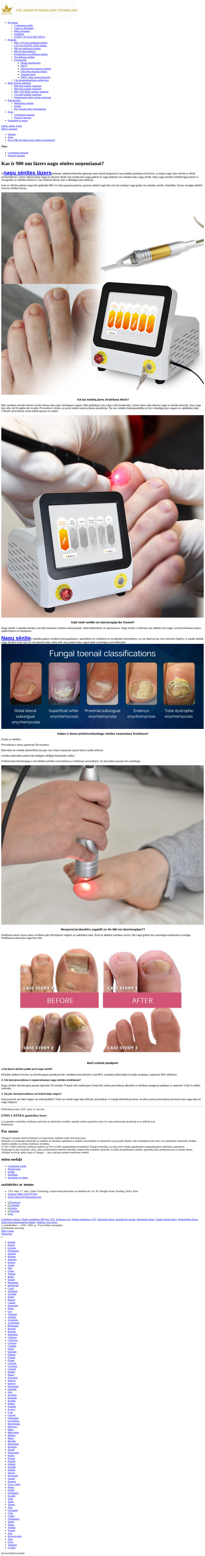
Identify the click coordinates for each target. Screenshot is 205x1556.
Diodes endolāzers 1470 (84, 1219)
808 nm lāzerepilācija (25, 51)
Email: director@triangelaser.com (24, 1197)
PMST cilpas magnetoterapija (35, 77)
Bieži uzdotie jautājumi (19, 83)
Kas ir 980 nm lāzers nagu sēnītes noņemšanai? (31, 140)
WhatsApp (6, 1233)
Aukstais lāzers (28, 74)
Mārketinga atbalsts (24, 103)
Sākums (12, 134)
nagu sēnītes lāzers (27, 173)
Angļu (19, 126)
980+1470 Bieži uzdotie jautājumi (31, 91)
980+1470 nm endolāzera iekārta (30, 42)
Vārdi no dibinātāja (23, 28)
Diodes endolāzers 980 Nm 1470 (38, 1219)
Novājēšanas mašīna (24, 57)
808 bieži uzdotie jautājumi (27, 86)
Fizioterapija (20, 60)
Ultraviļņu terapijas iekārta (33, 71)
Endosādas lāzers (106, 1219)
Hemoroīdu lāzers (146, 1219)
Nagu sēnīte (16, 638)
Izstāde (17, 106)
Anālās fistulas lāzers (166, 1219)
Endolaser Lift (63, 1219)
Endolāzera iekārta (10, 1219)
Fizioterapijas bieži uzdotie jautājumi (32, 97)
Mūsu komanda (22, 31)
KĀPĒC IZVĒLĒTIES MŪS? (29, 37)
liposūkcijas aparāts (125, 1219)
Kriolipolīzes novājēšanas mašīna (31, 54)
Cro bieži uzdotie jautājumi (27, 94)
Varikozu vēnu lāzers (46, 1222)
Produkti (12, 39)
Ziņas (10, 112)
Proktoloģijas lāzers (188, 1219)
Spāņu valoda (8, 126)
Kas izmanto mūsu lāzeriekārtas (30, 109)
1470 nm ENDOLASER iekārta (30, 45)
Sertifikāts (19, 34)
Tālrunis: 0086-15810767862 (22, 1194)
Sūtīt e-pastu (7, 1231)
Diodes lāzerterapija (30, 63)
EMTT (24, 65)
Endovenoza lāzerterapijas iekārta (18, 1222)
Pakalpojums (14, 100)
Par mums (13, 22)
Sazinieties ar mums (18, 120)
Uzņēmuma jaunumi (24, 114)
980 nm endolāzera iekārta (27, 48)
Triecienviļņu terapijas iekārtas (35, 68)
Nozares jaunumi (22, 117)
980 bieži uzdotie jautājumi (27, 88)
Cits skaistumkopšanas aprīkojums (31, 80)
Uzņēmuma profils (23, 25)
